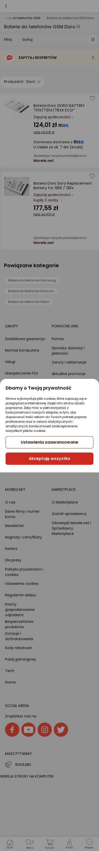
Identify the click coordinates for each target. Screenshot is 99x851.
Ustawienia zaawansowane (49, 442)
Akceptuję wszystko (49, 458)
